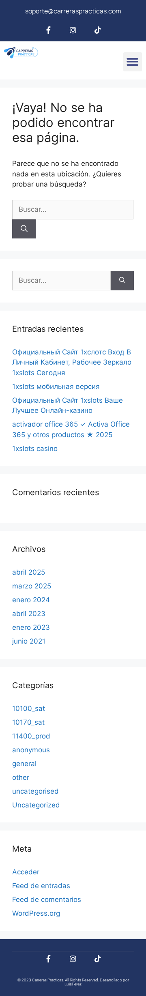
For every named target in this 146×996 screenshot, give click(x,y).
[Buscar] (24, 229)
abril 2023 (28, 614)
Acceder (25, 872)
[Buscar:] (72, 209)
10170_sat (28, 722)
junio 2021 (28, 641)
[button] (132, 61)
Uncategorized (36, 805)
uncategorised (35, 791)
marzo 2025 (31, 586)
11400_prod (31, 736)
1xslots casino (35, 448)
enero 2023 (31, 627)
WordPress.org (36, 913)
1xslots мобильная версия (56, 386)
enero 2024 (31, 600)
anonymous (31, 750)
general (24, 764)
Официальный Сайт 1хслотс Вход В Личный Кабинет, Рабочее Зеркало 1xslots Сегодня (71, 362)
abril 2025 (28, 572)
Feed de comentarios (46, 899)
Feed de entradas (41, 886)
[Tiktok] (97, 30)
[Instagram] (73, 30)
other (20, 777)
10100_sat (28, 708)
